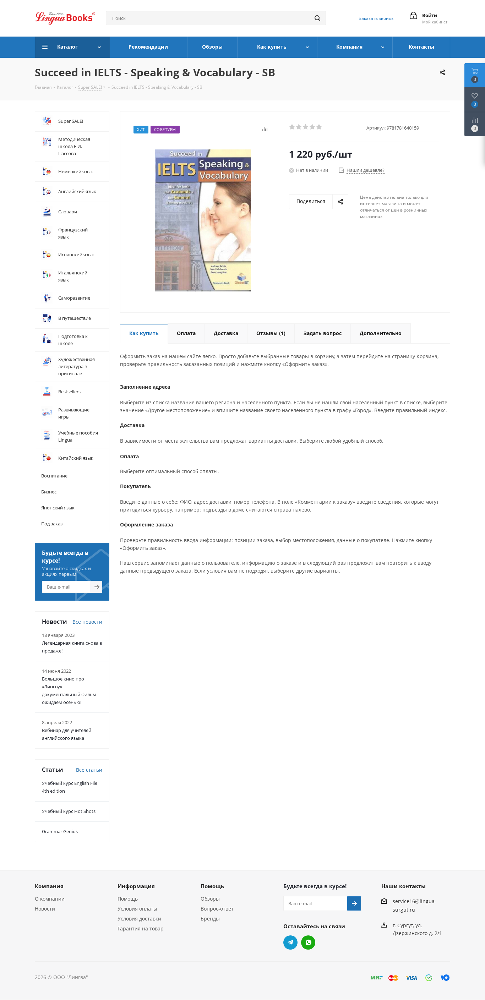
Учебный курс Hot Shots (69, 811)
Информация (136, 886)
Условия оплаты (137, 908)
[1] (292, 127)
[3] (306, 127)
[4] (312, 127)
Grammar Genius (60, 831)
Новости (45, 908)
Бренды (210, 918)
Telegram (290, 942)
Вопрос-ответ (217, 908)
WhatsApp (308, 942)
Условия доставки (139, 918)
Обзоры (210, 898)
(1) (270, 333)
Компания (49, 886)
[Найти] (317, 18)
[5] (319, 127)
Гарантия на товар (141, 928)
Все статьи (89, 769)
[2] (299, 127)
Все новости (87, 621)
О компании (50, 898)
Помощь (128, 898)
